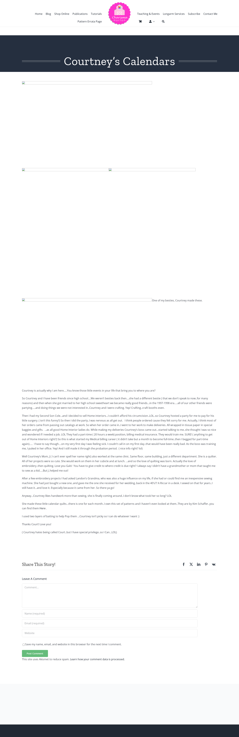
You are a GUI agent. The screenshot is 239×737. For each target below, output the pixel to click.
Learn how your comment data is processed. (97, 659)
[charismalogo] (119, 3)
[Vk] (213, 564)
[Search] (162, 21)
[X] (191, 564)
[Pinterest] (206, 564)
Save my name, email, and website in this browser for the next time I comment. (73, 644)
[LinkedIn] (198, 564)
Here (43, 508)
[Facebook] (183, 564)
